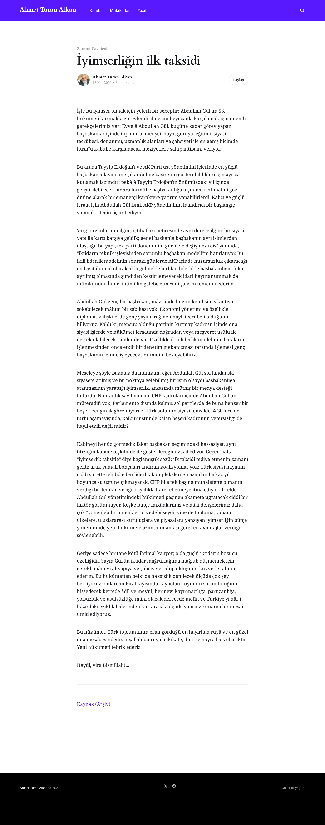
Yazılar (144, 10)
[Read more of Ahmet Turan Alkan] (83, 79)
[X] (165, 786)
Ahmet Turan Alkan (48, 9)
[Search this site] (302, 10)
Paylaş (238, 79)
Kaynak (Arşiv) (93, 704)
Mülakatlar (120, 10)
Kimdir (95, 10)
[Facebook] (174, 786)
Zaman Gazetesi (92, 48)
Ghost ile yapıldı (293, 788)
